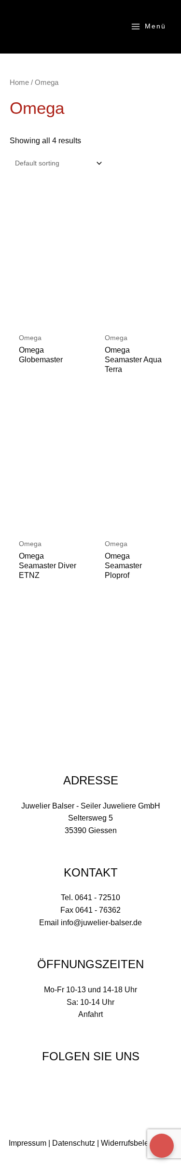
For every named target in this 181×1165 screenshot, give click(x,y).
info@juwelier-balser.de (101, 922)
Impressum (27, 1143)
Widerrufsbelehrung (134, 1143)
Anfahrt (90, 1014)
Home (19, 82)
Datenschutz (73, 1143)
